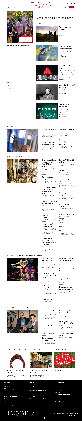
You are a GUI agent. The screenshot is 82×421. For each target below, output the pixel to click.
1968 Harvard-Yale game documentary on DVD (66, 229)
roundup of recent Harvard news (65, 171)
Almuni (11, 307)
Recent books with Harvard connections (66, 288)
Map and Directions (34, 384)
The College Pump (17, 349)
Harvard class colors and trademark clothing (16, 371)
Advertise (58, 386)
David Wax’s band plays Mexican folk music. (67, 259)
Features (41, 23)
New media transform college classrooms (66, 47)
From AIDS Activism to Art (66, 67)
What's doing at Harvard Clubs (64, 312)
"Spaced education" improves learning (48, 143)
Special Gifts (32, 396)
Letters (11, 82)
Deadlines (57, 392)
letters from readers (13, 86)
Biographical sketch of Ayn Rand (67, 86)
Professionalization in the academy (66, 105)
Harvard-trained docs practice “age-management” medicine (49, 313)
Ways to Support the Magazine (37, 399)
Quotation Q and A (48, 299)
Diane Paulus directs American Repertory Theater (48, 260)
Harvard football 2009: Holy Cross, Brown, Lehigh (66, 217)
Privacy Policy (32, 386)
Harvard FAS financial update (66, 161)
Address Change (8, 399)
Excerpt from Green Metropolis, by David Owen (49, 275)
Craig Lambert (63, 56)
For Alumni (60, 349)
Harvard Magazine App (63, 394)
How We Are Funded (34, 394)
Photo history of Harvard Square (47, 225)
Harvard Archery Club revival (66, 205)
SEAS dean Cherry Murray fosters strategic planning (65, 181)
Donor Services (8, 403)
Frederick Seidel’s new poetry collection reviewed (49, 288)
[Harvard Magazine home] (41, 6)
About (31, 382)
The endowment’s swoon (48, 178)
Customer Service (10, 397)
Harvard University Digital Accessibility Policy (54, 417)
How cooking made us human (49, 131)
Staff (5, 384)
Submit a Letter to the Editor (11, 391)
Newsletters (59, 382)
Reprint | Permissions (9, 401)
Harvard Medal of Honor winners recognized (47, 328)
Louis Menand (63, 116)
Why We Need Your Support (36, 401)
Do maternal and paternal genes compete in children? (67, 142)
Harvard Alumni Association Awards (48, 339)
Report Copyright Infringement (71, 417)
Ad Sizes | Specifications (61, 390)
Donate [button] (72, 7)
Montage (12, 255)
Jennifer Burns (63, 93)
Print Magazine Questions (10, 405)
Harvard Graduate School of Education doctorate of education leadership (49, 241)
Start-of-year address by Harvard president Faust (49, 203)
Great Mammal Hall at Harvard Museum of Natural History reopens (49, 163)
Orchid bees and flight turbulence (66, 131)
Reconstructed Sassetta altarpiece (38, 371)
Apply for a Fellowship (9, 393)
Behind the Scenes (34, 392)
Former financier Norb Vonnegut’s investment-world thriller (66, 272)
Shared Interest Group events (66, 334)
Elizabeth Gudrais (63, 35)
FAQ (56, 398)
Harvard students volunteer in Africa (65, 28)
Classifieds (57, 388)
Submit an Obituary (9, 389)
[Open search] (14, 7)
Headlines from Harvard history (47, 216)
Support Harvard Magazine (39, 390)
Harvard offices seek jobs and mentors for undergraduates (66, 323)
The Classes (58, 370)
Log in (65, 7)
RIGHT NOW (12, 126)
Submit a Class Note (9, 386)
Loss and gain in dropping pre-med (65, 194)
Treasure (35, 349)
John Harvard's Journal (20, 157)
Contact (7, 382)
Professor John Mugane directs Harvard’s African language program (49, 190)
